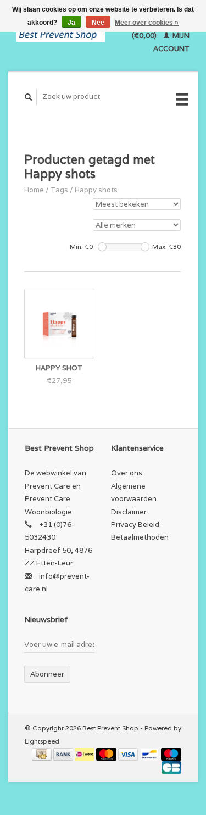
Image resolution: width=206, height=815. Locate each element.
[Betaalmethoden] (42, 753)
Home (34, 190)
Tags (59, 190)
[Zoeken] (28, 97)
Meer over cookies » (147, 22)
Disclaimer (129, 512)
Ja (71, 22)
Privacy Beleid (135, 524)
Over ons (126, 473)
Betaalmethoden (140, 537)
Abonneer (47, 674)
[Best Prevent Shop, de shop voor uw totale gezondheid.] (60, 35)
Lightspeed (42, 741)
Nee (98, 22)
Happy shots (96, 190)
